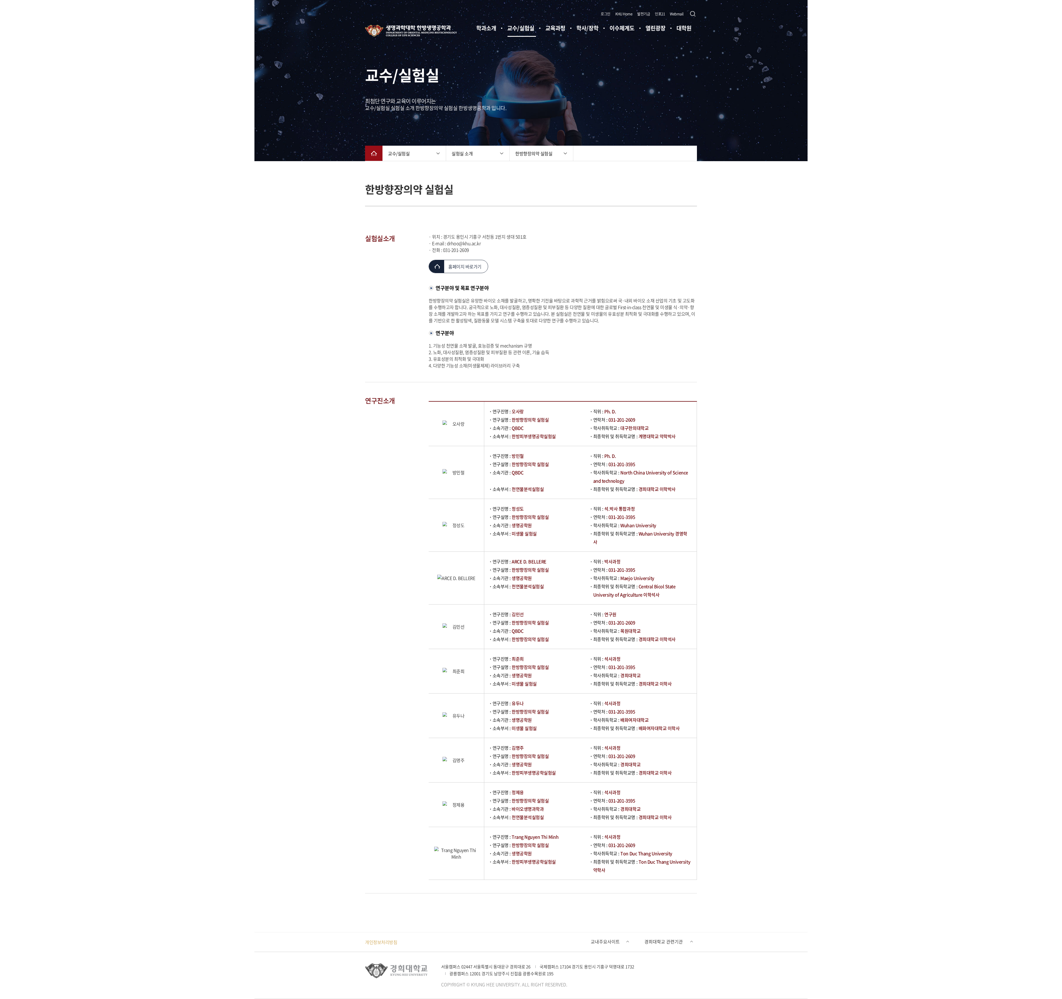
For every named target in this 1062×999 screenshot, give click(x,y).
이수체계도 (622, 28)
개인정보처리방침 (381, 942)
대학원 (683, 28)
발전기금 (643, 13)
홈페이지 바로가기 (464, 266)
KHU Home (623, 13)
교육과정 (555, 28)
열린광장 (655, 28)
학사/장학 (587, 28)
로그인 (605, 13)
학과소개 (486, 28)
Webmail (677, 13)
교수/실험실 (520, 28)
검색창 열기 (693, 14)
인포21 (660, 13)
